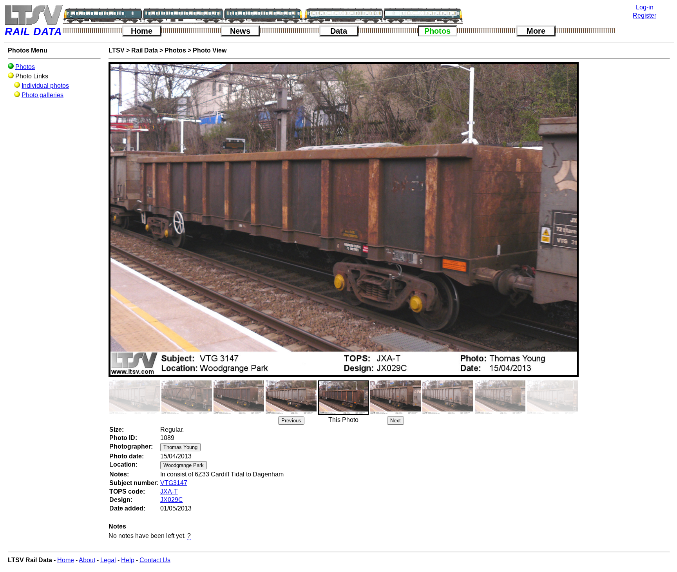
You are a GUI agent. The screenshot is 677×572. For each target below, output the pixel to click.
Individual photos (45, 85)
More (536, 31)
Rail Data (144, 50)
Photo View (209, 50)
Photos (437, 31)
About (87, 560)
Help (127, 560)
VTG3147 (173, 483)
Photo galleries (42, 95)
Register (644, 15)
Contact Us (154, 560)
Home (141, 31)
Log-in (644, 7)
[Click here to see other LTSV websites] (33, 14)
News (240, 31)
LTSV (117, 50)
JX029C (171, 499)
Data (338, 31)
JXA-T (169, 491)
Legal (108, 560)
